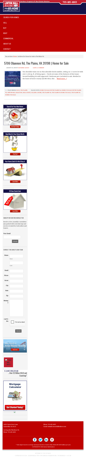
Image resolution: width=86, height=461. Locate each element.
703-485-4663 (70, 2)
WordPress (62, 455)
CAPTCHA (6, 320)
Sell (5, 23)
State (6, 290)
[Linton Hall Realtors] (35, 441)
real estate (27, 92)
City (7, 285)
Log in (68, 455)
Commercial (8, 38)
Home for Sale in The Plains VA (50, 90)
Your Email (6, 233)
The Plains (23, 90)
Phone (6, 275)
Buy (4, 28)
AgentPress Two (34, 455)
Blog (18, 90)
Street (6, 280)
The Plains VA (46, 92)
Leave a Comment (38, 67)
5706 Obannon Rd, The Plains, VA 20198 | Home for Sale (36, 63)
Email (6, 270)
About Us (7, 44)
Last (11, 265)
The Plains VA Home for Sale (61, 92)
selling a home (36, 92)
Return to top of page (43, 453)
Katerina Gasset (23, 67)
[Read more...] (62, 78)
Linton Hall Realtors (14, 92)
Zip (7, 295)
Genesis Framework (49, 455)
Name (6, 255)
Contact (6, 49)
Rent (5, 33)
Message (6, 301)
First (11, 259)
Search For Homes (11, 17)
